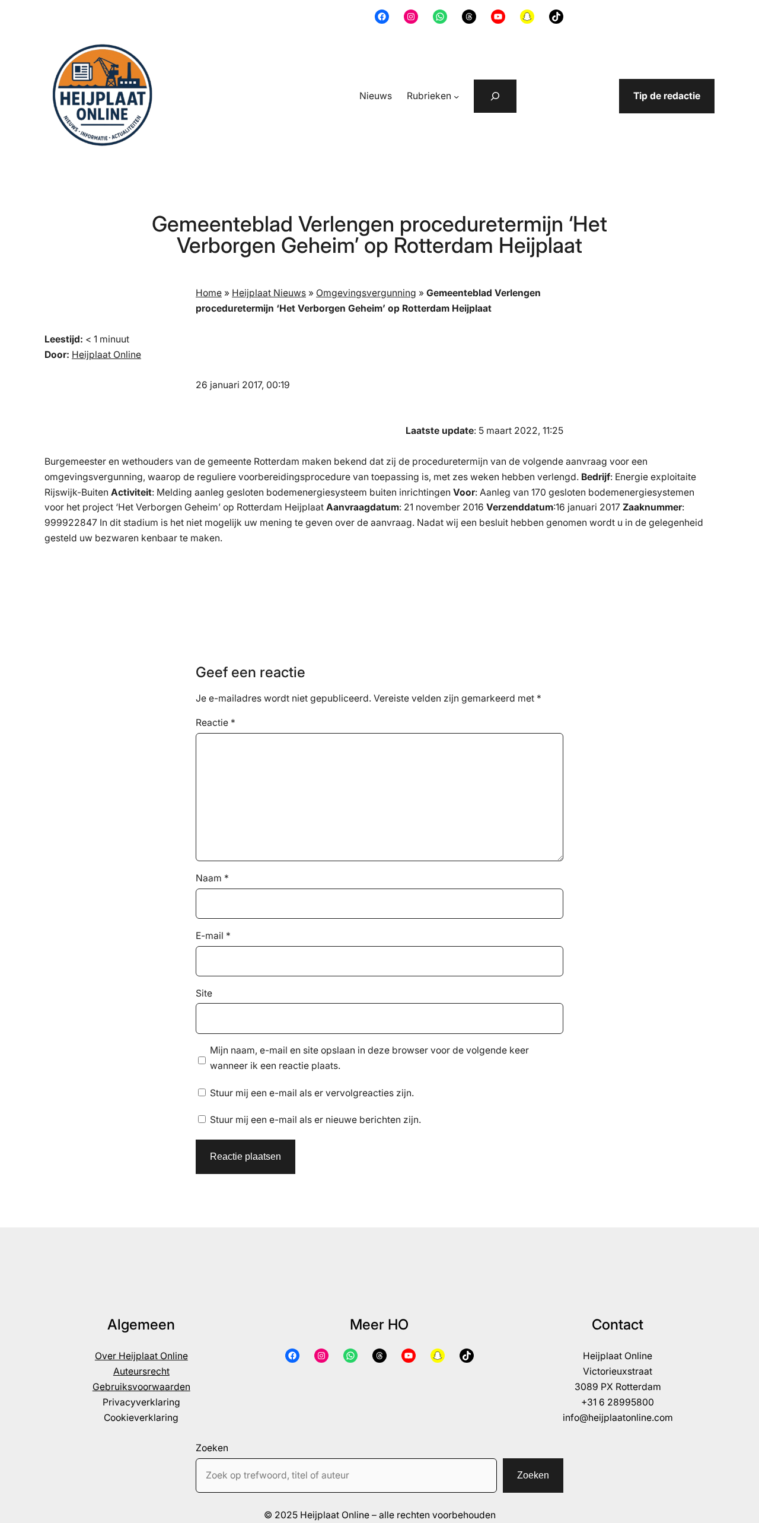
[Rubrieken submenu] (456, 96)
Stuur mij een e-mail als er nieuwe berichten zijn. (315, 1119)
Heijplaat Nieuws (269, 293)
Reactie (215, 722)
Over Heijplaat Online (141, 1356)
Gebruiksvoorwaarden (141, 1386)
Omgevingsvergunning (366, 293)
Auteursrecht (141, 1371)
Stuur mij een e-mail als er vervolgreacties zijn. (312, 1093)
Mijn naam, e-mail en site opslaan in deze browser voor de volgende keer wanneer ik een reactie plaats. (369, 1058)
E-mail (213, 935)
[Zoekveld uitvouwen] (495, 96)
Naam (212, 878)
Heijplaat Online (106, 354)
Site (204, 993)
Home (209, 293)
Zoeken (212, 1448)
